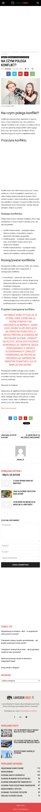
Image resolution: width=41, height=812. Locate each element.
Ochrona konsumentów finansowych (16, 782)
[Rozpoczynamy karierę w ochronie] (6, 754)
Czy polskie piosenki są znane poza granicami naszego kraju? (27, 741)
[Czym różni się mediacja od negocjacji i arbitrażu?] (6, 504)
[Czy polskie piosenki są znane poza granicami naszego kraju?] (6, 743)
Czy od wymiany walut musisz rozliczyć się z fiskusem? (26, 731)
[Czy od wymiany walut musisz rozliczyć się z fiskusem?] (6, 733)
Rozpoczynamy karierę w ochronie (24, 752)
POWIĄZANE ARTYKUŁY (11, 471)
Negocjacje (4, 57)
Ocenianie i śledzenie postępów (14, 792)
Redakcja (8, 69)
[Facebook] (14, 717)
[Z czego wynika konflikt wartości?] (6, 483)
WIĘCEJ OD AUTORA (11, 475)
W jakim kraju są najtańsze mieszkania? (30, 436)
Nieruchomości (7, 772)
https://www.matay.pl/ (8, 408)
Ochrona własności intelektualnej (15, 779)
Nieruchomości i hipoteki (11, 789)
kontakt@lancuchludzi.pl (28, 711)
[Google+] (20, 717)
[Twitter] (26, 717)
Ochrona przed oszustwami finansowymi (18, 785)
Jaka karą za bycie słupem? (8, 436)
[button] (38, 3)
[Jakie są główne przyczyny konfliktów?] (6, 494)
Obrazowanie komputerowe (12, 768)
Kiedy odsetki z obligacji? (10, 667)
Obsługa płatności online (11, 796)
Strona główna (5, 52)
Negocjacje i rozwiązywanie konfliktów (18, 57)
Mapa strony (20, 805)
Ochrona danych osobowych (13, 775)
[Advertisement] (20, 28)
